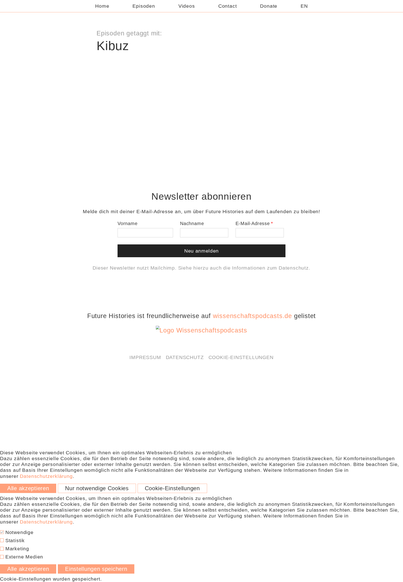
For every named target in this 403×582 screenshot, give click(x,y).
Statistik (14, 540)
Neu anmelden (201, 250)
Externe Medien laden (201, 77)
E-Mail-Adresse (253, 223)
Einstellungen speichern (96, 569)
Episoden (143, 6)
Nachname (192, 223)
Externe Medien (23, 556)
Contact (227, 6)
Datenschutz (294, 267)
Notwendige (19, 532)
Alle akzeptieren (28, 488)
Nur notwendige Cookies (97, 488)
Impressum (145, 357)
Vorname (128, 223)
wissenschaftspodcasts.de (252, 315)
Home (102, 6)
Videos (186, 6)
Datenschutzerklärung (220, 65)
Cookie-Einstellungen (241, 357)
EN (304, 6)
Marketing (16, 548)
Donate (268, 6)
